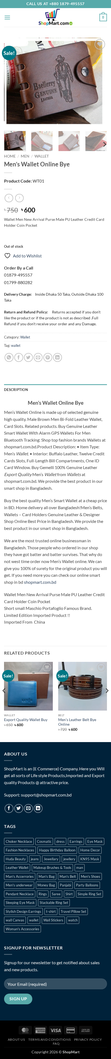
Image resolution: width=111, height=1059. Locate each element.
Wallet (41, 156)
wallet (15, 345)
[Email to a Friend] (38, 357)
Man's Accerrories (20, 876)
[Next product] (9, 198)
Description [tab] (16, 389)
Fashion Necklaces (20, 850)
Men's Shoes (90, 876)
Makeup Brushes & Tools (52, 867)
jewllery (69, 859)
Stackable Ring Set (54, 902)
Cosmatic (44, 841)
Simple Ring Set (89, 894)
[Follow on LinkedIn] (38, 808)
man (79, 867)
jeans (35, 859)
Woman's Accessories (22, 929)
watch (73, 920)
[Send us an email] (28, 808)
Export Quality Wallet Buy (25, 720)
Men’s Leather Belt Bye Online (77, 722)
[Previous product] (19, 198)
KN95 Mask (89, 859)
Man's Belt (68, 876)
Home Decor (90, 850)
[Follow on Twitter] (18, 808)
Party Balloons (87, 885)
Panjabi (65, 885)
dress (60, 841)
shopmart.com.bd (40, 582)
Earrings (76, 841)
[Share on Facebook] (18, 357)
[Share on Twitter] (28, 357)
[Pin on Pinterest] (47, 357)
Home (10, 156)
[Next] (98, 82)
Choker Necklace (19, 841)
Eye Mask (95, 841)
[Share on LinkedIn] (57, 357)
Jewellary (51, 859)
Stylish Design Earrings (23, 911)
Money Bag (46, 885)
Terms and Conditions (49, 1039)
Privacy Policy (88, 1039)
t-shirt (51, 911)
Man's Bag (47, 876)
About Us (16, 1039)
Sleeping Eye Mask (20, 902)
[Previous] (13, 82)
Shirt (69, 894)
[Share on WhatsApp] (9, 357)
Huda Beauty (16, 859)
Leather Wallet (17, 867)
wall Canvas (15, 920)
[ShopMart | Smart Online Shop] (55, 17)
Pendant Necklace (20, 894)
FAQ (56, 1043)
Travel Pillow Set (73, 911)
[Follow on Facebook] (9, 808)
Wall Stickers (53, 920)
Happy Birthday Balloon (57, 850)
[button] (7, 17)
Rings (43, 894)
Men (25, 156)
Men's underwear (19, 885)
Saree (56, 894)
